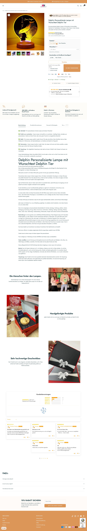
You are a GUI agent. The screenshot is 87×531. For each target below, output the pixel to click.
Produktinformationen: (36, 125)
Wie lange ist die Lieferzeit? (8, 479)
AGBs (37, 522)
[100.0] (43, 410)
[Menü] (85, 518)
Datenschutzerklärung (40, 520)
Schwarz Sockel (53, 70)
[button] (51, 32)
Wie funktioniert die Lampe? (8, 488)
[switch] (83, 526)
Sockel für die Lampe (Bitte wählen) (54, 66)
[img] (10, 424)
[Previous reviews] (49, 92)
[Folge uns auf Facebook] (78, 516)
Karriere (4, 525)
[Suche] (78, 5)
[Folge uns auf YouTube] (81, 516)
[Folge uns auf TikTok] (72, 516)
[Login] (80, 5)
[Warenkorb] (83, 5)
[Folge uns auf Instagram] (75, 516)
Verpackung (65, 125)
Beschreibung (22, 125)
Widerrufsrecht (39, 518)
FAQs (4, 520)
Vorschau (64, 62)
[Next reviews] (79, 92)
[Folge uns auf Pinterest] (83, 516)
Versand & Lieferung (40, 525)
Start (3, 10)
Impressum (38, 527)
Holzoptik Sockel (54, 68)
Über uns (4, 518)
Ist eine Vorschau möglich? (8, 483)
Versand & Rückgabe (51, 125)
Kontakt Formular (6, 522)
